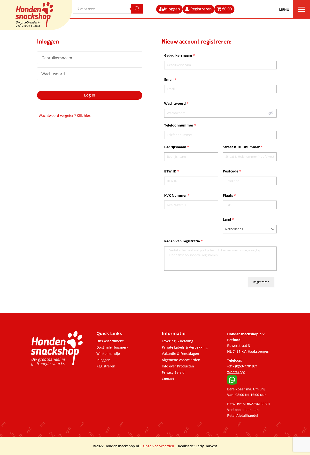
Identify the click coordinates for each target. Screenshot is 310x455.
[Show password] (270, 113)
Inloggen (172, 9)
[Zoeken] (137, 9)
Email (170, 79)
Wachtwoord (176, 103)
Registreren (201, 9)
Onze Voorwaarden (158, 446)
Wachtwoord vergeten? (53, 85)
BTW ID (171, 171)
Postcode (232, 171)
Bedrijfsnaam (176, 147)
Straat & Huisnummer (243, 147)
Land (228, 219)
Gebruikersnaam (179, 55)
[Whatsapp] (232, 383)
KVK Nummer (177, 195)
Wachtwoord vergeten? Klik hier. (65, 115)
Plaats (229, 195)
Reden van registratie (183, 241)
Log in (89, 95)
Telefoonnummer (180, 125)
